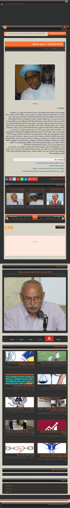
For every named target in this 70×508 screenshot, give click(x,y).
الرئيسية (51, 49)
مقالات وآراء (45, 49)
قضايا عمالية (9, 488)
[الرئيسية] (64, 28)
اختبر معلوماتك (9, 485)
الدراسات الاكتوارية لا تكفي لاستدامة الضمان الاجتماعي (50, 163)
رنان (34, 10)
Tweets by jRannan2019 (60, 474)
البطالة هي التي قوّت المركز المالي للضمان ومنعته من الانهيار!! (39, 34)
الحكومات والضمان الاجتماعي (56, 165)
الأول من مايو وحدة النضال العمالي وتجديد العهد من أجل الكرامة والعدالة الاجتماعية (43, 171)
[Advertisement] (34, 57)
